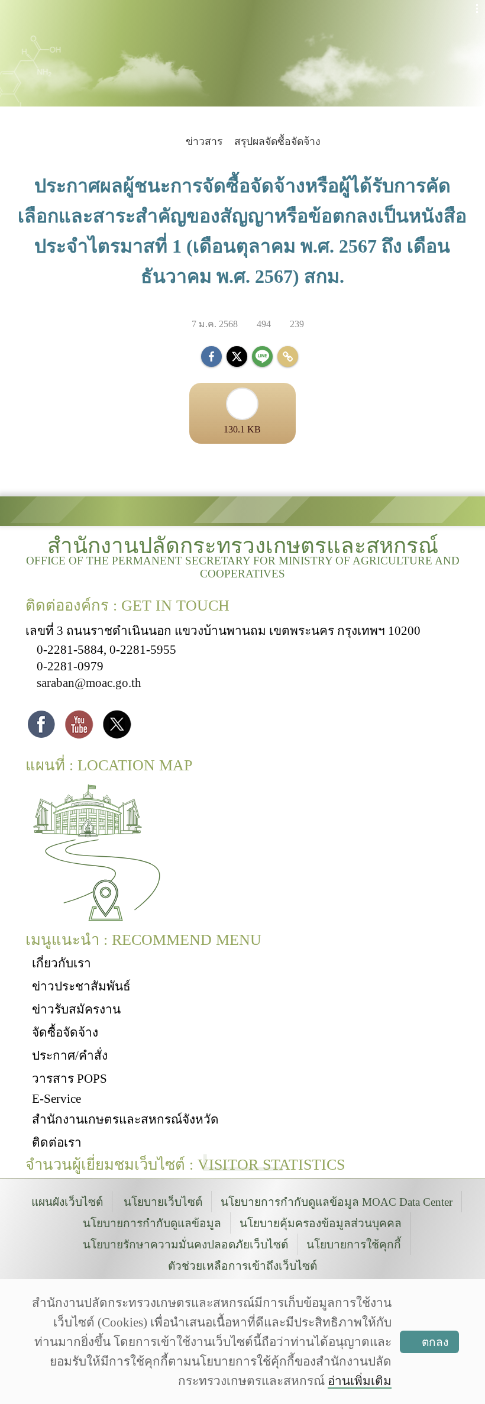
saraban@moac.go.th (89, 682)
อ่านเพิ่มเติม (360, 1380)
